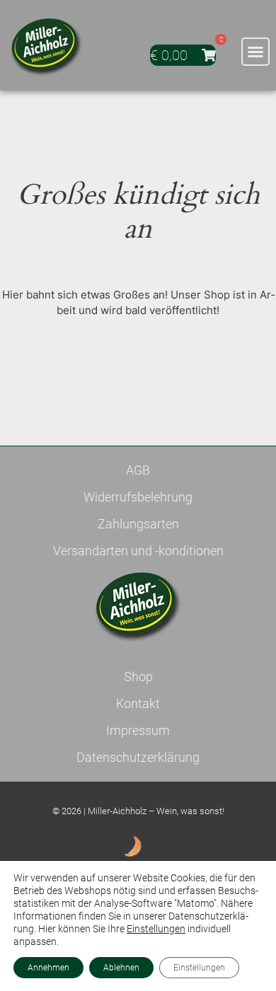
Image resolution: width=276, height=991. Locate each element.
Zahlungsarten (138, 523)
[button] (255, 51)
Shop (138, 676)
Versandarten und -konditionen (138, 550)
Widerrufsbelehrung (138, 496)
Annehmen (48, 968)
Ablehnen (121, 968)
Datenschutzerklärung (138, 757)
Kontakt (138, 703)
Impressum (138, 730)
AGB (138, 470)
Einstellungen (156, 928)
